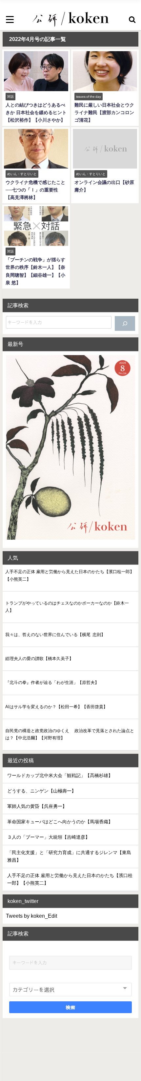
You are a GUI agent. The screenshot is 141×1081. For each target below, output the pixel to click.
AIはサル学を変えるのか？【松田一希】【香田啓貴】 (56, 707)
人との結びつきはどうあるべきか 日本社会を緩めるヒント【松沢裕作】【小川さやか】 (36, 112)
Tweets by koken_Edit (31, 915)
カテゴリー (21, 976)
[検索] (125, 323)
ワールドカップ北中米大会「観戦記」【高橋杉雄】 (60, 775)
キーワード (21, 950)
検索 (71, 1007)
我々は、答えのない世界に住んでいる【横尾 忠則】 (55, 634)
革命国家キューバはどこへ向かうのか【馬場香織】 (60, 821)
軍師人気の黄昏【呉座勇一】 (37, 806)
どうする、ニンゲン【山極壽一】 (41, 791)
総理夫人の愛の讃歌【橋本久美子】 (39, 658)
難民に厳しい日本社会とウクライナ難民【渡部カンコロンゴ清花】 (104, 112)
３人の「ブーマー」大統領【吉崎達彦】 (48, 837)
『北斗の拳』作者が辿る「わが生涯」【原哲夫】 (52, 682)
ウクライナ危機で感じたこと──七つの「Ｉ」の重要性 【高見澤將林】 (35, 190)
